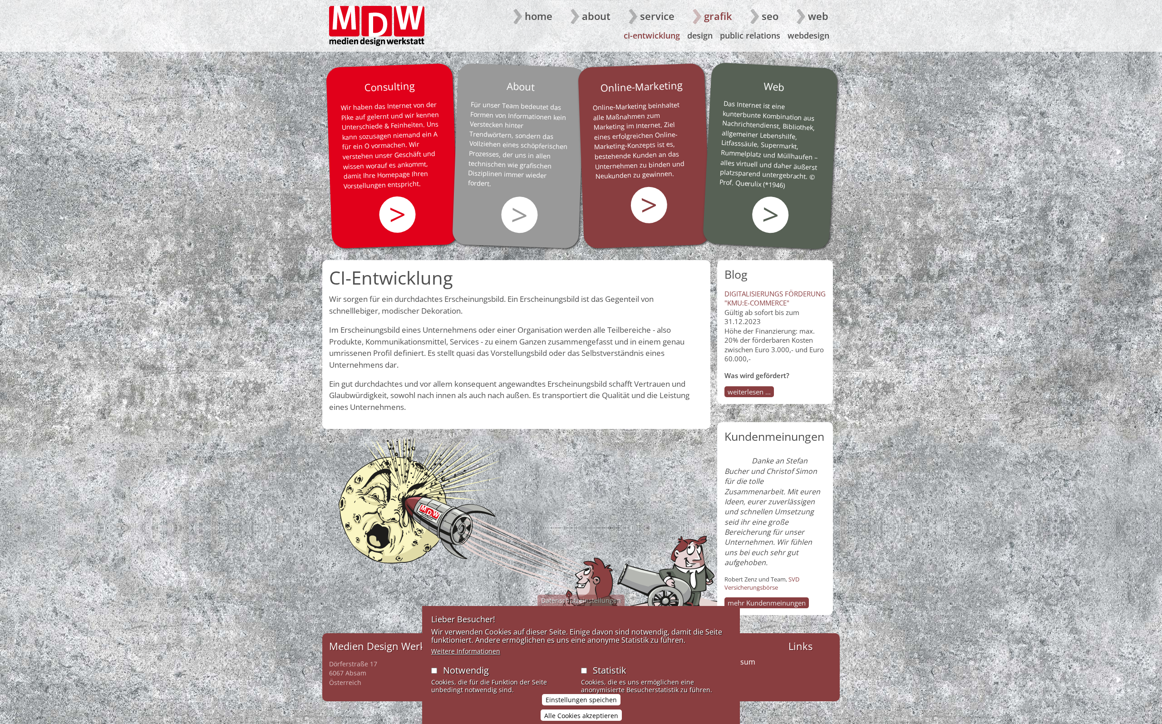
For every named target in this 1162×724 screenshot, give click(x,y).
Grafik (718, 16)
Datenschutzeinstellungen (581, 600)
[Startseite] (376, 26)
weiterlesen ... (749, 391)
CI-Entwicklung (652, 35)
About (596, 16)
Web (818, 16)
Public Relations (750, 35)
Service (657, 16)
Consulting (389, 86)
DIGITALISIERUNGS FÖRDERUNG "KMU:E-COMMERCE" (775, 298)
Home (538, 16)
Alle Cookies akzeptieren (581, 715)
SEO (770, 16)
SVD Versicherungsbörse (761, 583)
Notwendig (466, 670)
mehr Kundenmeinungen (767, 602)
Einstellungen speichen (581, 699)
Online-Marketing (641, 86)
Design (700, 35)
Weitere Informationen (465, 651)
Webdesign (808, 35)
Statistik (609, 670)
